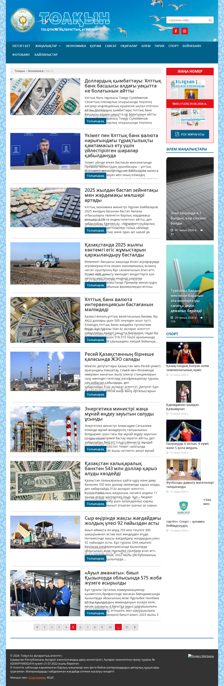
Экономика (76, 46)
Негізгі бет (21, 46)
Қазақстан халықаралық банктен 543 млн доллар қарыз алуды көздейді (121, 468)
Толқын (86, 20)
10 (110, 627)
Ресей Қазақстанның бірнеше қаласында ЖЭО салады (119, 356)
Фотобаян (21, 54)
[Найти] (210, 20)
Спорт (173, 46)
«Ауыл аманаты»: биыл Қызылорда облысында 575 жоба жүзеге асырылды (123, 578)
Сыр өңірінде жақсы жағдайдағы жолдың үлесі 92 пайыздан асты (123, 520)
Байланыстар (46, 54)
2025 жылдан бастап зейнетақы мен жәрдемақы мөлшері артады (121, 195)
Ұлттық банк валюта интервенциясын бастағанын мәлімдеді (119, 304)
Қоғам (95, 46)
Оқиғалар (129, 46)
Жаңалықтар (46, 46)
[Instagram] (184, 31)
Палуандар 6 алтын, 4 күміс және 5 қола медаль (187, 446)
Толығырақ (95, 121)
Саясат (111, 46)
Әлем (145, 46)
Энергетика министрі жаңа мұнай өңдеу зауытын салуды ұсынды (119, 414)
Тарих (159, 46)
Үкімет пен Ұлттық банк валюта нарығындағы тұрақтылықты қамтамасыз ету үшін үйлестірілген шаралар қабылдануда (121, 145)
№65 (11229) (190, 104)
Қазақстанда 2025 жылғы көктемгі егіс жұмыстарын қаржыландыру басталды (115, 250)
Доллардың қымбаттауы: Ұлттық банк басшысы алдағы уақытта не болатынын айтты (123, 86)
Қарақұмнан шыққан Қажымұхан (182, 407)
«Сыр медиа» (37, 677)
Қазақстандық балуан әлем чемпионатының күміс (187, 368)
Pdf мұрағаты (192, 134)
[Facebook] (176, 31)
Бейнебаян (192, 46)
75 (126, 627)
